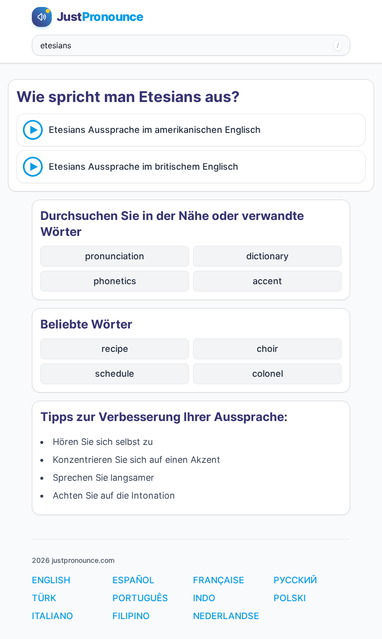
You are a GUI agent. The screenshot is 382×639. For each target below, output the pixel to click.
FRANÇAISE (218, 580)
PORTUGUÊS (140, 598)
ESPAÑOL (133, 580)
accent (267, 281)
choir (267, 348)
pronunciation (114, 256)
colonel (267, 373)
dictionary (267, 256)
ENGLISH (51, 580)
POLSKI (290, 598)
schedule (114, 373)
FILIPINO (131, 616)
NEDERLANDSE (226, 616)
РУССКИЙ (295, 580)
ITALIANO (52, 616)
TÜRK (44, 598)
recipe (114, 348)
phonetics (115, 281)
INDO (204, 598)
